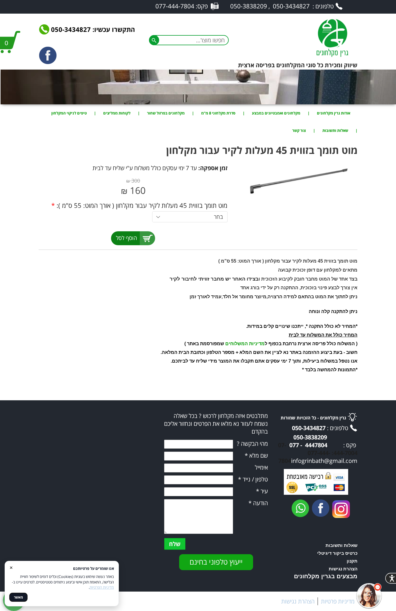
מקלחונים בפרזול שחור (166, 113)
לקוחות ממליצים (116, 113)
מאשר (18, 597)
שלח (175, 544)
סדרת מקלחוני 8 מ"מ (218, 113)
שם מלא (256, 455)
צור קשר (299, 130)
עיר (262, 491)
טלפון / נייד (253, 479)
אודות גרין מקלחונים (333, 113)
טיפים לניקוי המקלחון (69, 113)
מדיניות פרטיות (338, 601)
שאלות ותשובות (335, 130)
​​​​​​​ (341, 509)
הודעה (258, 503)
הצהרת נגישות (298, 601)
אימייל (261, 467)
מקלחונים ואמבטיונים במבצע (276, 113)
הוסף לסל (126, 238)
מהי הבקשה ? (252, 444)
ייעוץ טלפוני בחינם (216, 562)
